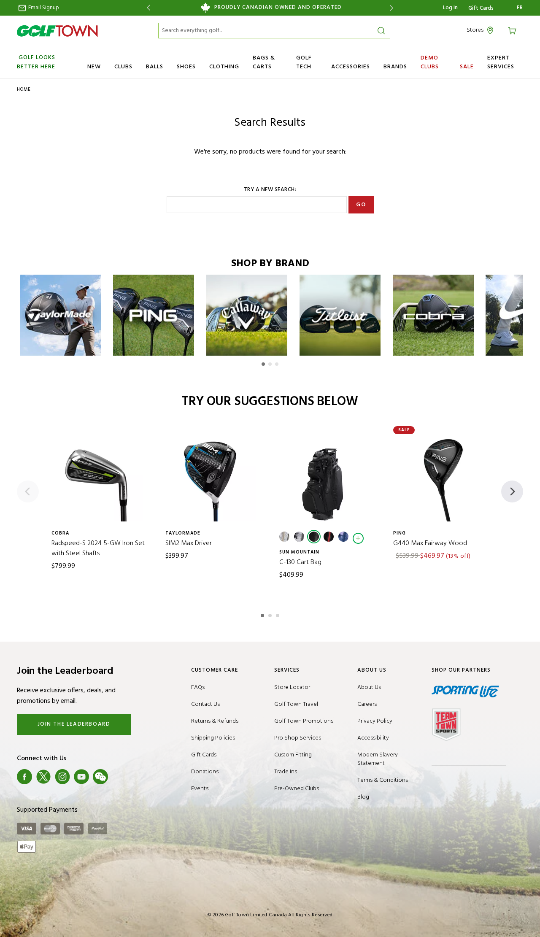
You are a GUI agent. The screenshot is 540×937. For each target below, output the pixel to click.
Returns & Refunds (214, 721)
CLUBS (123, 67)
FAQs (198, 687)
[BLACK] (314, 536)
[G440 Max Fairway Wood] (440, 478)
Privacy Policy (374, 721)
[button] (263, 364)
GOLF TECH (304, 62)
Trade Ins (285, 772)
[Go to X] (43, 776)
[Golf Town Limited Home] (57, 30)
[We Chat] (100, 776)
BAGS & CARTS (264, 62)
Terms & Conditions (382, 780)
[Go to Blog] (119, 776)
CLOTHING (224, 67)
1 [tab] (263, 614)
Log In (450, 7)
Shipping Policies (213, 738)
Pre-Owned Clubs (296, 789)
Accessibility (373, 738)
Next (393, 7)
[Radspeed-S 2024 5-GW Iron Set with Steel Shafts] (99, 478)
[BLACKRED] (328, 536)
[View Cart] (513, 30)
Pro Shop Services (297, 738)
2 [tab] (270, 614)
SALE (467, 67)
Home (24, 89)
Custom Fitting (293, 755)
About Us (369, 687)
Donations (205, 772)
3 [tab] (278, 614)
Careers (367, 704)
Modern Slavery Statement (377, 759)
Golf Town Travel (296, 704)
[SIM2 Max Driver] (213, 478)
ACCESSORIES (350, 67)
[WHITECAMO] (299, 536)
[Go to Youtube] (81, 776)
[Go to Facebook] (24, 776)
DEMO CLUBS (430, 62)
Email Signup (43, 7)
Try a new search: (270, 190)
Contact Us (205, 704)
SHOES (186, 67)
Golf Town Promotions (303, 721)
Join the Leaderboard (74, 724)
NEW (94, 67)
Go (361, 205)
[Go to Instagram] (62, 776)
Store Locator (292, 687)
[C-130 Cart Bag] (327, 478)
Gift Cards (481, 8)
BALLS (154, 67)
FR (520, 8)
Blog (363, 797)
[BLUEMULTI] (343, 536)
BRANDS (395, 67)
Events (199, 789)
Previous (147, 7)
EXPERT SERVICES (500, 62)
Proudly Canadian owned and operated (278, 7)
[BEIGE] (284, 536)
